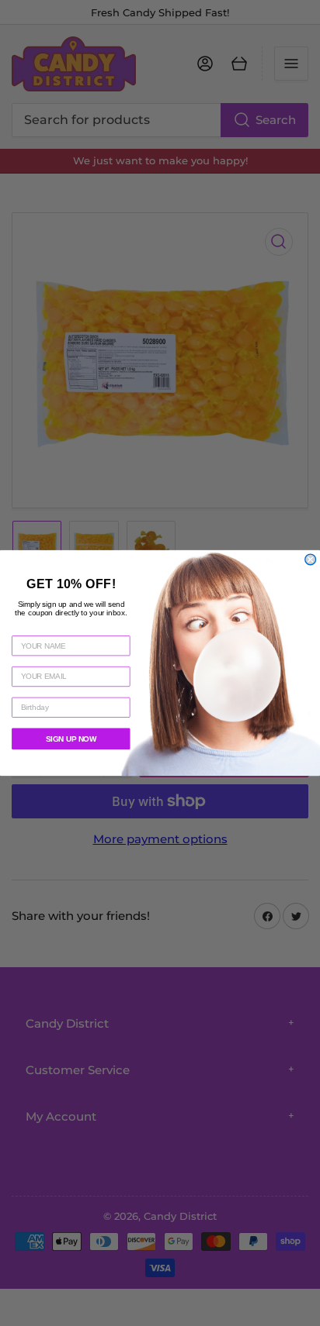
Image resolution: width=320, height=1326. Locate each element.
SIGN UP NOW (71, 739)
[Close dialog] (310, 559)
